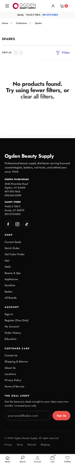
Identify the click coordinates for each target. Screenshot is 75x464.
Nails (8, 267)
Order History (13, 333)
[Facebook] (8, 224)
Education (11, 339)
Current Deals (13, 242)
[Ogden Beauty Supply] (24, 6)
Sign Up (61, 415)
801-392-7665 (12, 191)
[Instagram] (17, 224)
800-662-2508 (13, 195)
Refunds (32, 444)
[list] (15, 52)
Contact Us (11, 355)
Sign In (9, 314)
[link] (67, 459)
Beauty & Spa (13, 273)
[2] (21, 52)
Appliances (11, 279)
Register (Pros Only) (17, 320)
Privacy (8, 444)
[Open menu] (7, 6)
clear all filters (37, 96)
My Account (12, 326)
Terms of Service (14, 386)
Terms (20, 444)
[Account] (53, 6)
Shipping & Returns (16, 361)
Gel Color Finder (15, 254)
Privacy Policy (13, 380)
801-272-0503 (50, 14)
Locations (10, 374)
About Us (10, 368)
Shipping (45, 444)
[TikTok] (26, 224)
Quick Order (12, 248)
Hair (7, 260)
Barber (8, 291)
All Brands (11, 298)
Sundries (10, 285)
